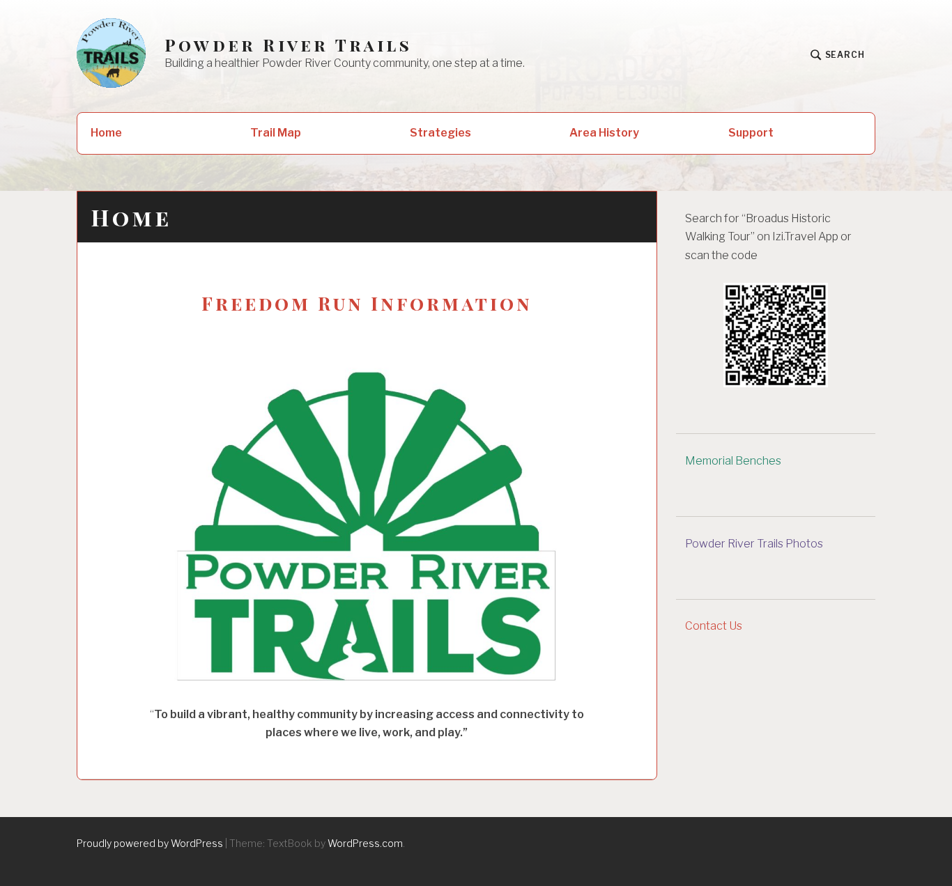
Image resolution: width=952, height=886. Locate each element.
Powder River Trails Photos (754, 543)
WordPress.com (365, 843)
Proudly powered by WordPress (150, 843)
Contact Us (713, 625)
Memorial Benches (733, 460)
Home (106, 132)
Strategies (440, 132)
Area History (604, 132)
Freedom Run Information (366, 303)
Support (751, 132)
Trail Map (275, 132)
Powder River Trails (288, 45)
